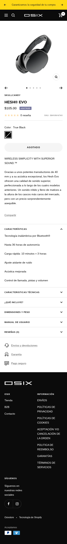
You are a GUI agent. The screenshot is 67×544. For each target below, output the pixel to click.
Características (15, 229)
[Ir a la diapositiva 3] (33, 87)
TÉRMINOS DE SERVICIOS (46, 465)
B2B (6, 406)
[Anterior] (6, 88)
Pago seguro (18, 363)
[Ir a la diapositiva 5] (40, 87)
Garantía (16, 354)
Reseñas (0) (11, 332)
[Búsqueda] (13, 15)
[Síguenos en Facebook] (8, 504)
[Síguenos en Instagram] (17, 504)
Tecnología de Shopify (30, 517)
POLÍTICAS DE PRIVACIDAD (46, 409)
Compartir (10, 215)
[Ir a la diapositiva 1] (26, 87)
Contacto (9, 413)
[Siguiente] (61, 88)
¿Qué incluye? (13, 302)
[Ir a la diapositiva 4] (36, 87)
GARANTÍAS (44, 456)
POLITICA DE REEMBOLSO (45, 447)
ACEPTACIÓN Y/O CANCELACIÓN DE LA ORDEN (48, 434)
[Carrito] (61, 15)
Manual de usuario (17, 322)
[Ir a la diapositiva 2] (30, 87)
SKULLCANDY (12, 95)
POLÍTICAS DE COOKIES (46, 420)
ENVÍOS (42, 400)
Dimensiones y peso (17, 312)
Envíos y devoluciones (24, 345)
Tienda (8, 400)
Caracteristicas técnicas (21, 292)
